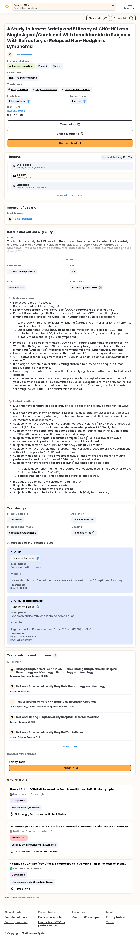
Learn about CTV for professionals (51, 924)
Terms (110, 922)
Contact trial (68, 143)
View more (70, 746)
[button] (23, 78)
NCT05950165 (16, 110)
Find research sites (50, 917)
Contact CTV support (86, 917)
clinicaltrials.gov (31, 897)
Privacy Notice (115, 917)
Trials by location (15, 922)
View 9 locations (68, 133)
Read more (70, 259)
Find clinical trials (15, 917)
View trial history (68, 195)
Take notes (68, 124)
